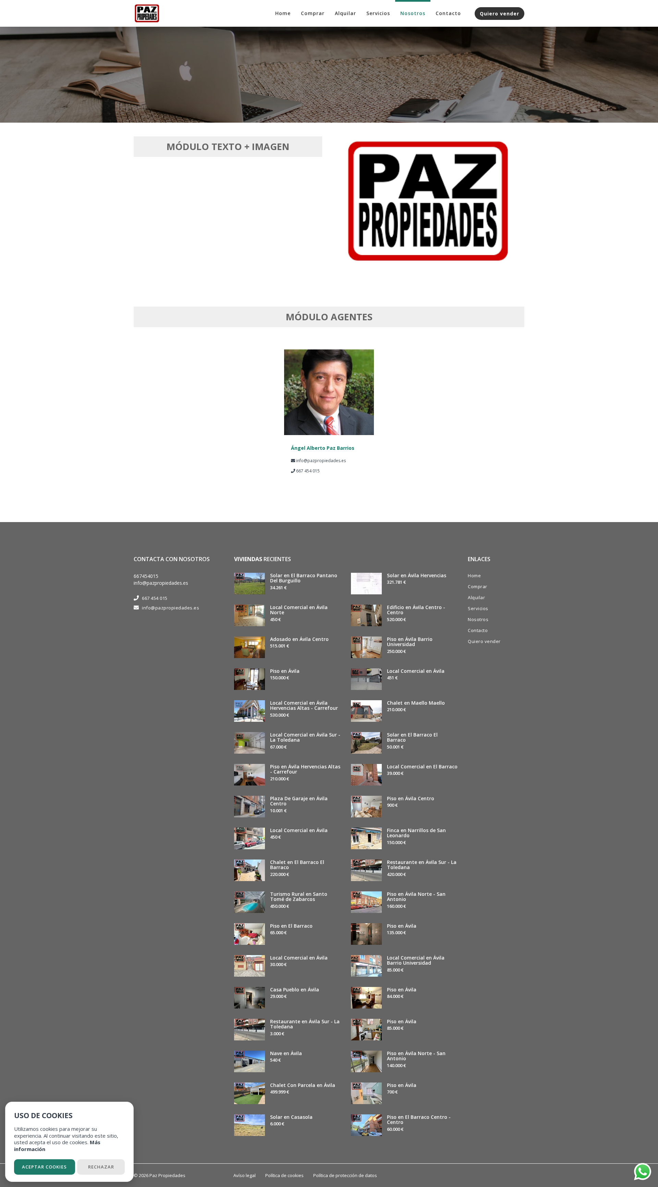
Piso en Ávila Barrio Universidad (409, 641)
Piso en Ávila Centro (410, 798)
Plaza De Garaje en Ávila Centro (299, 801)
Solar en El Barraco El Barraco (412, 737)
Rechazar (101, 1167)
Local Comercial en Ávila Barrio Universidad (415, 960)
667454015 (146, 576)
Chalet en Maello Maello (416, 703)
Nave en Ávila (286, 1053)
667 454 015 (155, 598)
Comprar (313, 13)
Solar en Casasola (291, 1117)
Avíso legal (244, 1175)
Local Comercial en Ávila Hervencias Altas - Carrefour (304, 705)
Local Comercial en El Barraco (422, 766)
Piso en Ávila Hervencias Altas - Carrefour (305, 769)
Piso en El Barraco (291, 926)
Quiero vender (499, 13)
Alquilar (345, 13)
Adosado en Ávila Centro (299, 639)
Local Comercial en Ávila (299, 830)
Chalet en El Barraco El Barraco (297, 864)
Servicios (378, 13)
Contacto (448, 13)
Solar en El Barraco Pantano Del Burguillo (303, 578)
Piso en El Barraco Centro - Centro (419, 1119)
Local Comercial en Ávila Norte (299, 610)
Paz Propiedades (167, 1175)
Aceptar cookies (44, 1167)
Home (283, 13)
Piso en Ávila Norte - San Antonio (416, 896)
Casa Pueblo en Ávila (294, 989)
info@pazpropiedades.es (161, 583)
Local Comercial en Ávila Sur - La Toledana (305, 737)
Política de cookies (284, 1175)
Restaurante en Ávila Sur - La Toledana (305, 1024)
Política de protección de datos (345, 1175)
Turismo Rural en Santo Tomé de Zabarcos (298, 896)
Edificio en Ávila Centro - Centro (416, 610)
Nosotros (412, 13)
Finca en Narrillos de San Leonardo (416, 833)
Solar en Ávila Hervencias (416, 575)
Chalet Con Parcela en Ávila (302, 1085)
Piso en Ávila (285, 671)
